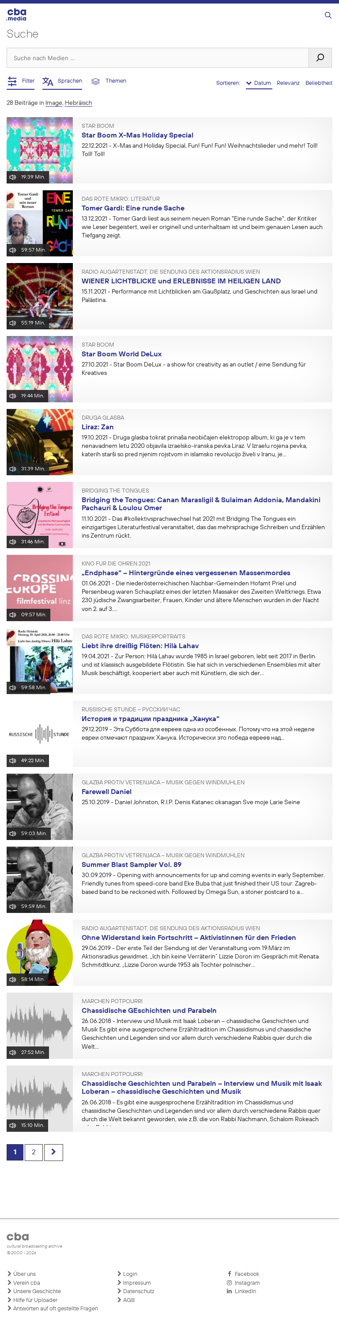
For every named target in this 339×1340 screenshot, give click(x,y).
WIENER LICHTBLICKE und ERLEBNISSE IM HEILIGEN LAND (181, 281)
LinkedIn (244, 1291)
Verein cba (26, 1283)
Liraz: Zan (98, 427)
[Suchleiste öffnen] (328, 16)
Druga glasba (103, 418)
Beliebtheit (318, 83)
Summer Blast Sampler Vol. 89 (131, 865)
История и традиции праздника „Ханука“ (150, 719)
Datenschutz (138, 1291)
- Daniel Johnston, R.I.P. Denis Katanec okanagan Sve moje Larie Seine (192, 802)
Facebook (245, 1274)
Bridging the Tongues (115, 491)
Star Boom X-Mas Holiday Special (137, 135)
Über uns (24, 1274)
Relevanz (289, 83)
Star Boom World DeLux (122, 354)
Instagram (246, 1283)
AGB (128, 1300)
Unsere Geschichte (36, 1291)
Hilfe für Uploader (34, 1300)
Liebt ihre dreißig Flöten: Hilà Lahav (140, 646)
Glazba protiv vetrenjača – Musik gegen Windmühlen (163, 783)
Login (129, 1274)
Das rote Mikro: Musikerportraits (133, 637)
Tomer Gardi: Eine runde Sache (133, 208)
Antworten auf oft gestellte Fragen (55, 1309)
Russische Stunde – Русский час (131, 710)
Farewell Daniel (107, 792)
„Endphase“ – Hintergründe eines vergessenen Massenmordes (186, 573)
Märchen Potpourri (112, 1001)
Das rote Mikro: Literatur (121, 199)
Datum (262, 83)
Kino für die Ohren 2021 (116, 564)
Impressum (136, 1283)
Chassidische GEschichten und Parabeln (149, 1011)
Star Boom (98, 126)
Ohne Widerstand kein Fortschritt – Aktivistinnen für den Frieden (189, 938)
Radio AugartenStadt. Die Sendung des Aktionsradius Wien (171, 272)
